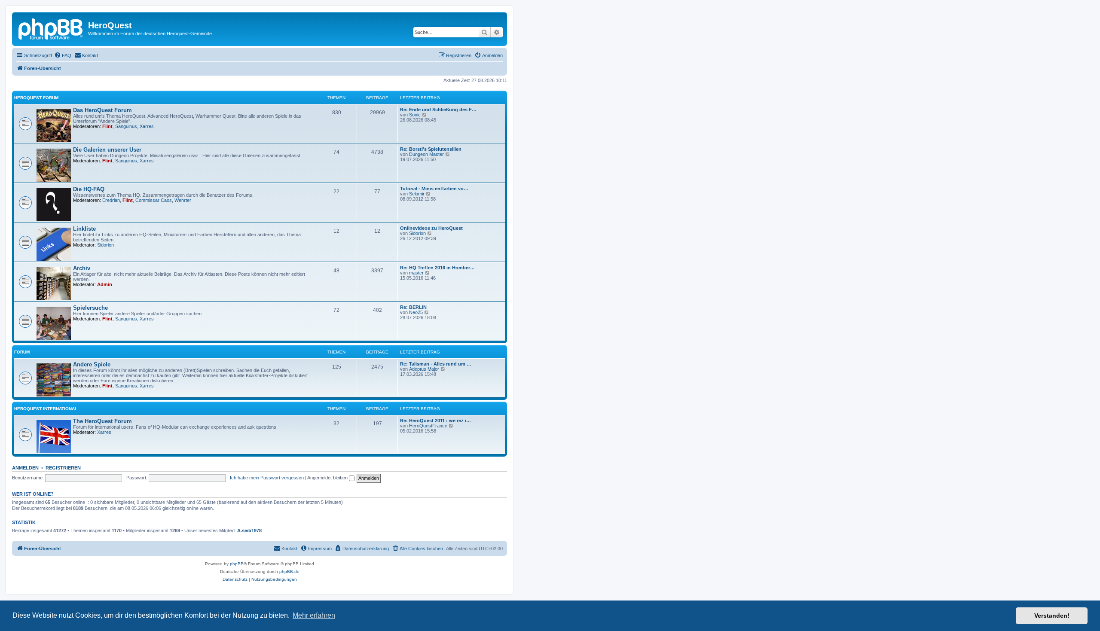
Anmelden (25, 467)
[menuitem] (62, 55)
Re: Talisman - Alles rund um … (435, 363)
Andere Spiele (91, 364)
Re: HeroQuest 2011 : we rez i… (435, 420)
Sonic (415, 114)
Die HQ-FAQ (88, 189)
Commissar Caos (153, 200)
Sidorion (105, 244)
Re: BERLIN (413, 307)
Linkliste (84, 229)
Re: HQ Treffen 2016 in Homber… (437, 267)
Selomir (417, 193)
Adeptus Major (424, 369)
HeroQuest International (45, 408)
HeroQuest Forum (36, 97)
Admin (104, 284)
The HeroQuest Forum (102, 421)
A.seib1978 (249, 530)
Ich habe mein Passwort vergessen (267, 477)
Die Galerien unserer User (107, 149)
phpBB (237, 563)
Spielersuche (90, 308)
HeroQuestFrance (428, 425)
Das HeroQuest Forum (102, 110)
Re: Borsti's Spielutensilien (430, 149)
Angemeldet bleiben (328, 477)
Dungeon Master (426, 154)
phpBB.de (289, 571)
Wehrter (182, 200)
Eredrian (111, 200)
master (416, 272)
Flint (107, 126)
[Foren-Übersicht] (51, 28)
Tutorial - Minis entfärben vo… (434, 188)
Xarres (147, 126)
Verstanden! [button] (1051, 615)
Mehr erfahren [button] (314, 615)
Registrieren (63, 467)
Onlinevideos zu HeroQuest (431, 228)
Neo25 (416, 312)
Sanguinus (126, 126)
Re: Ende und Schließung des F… (438, 109)
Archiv (81, 268)
